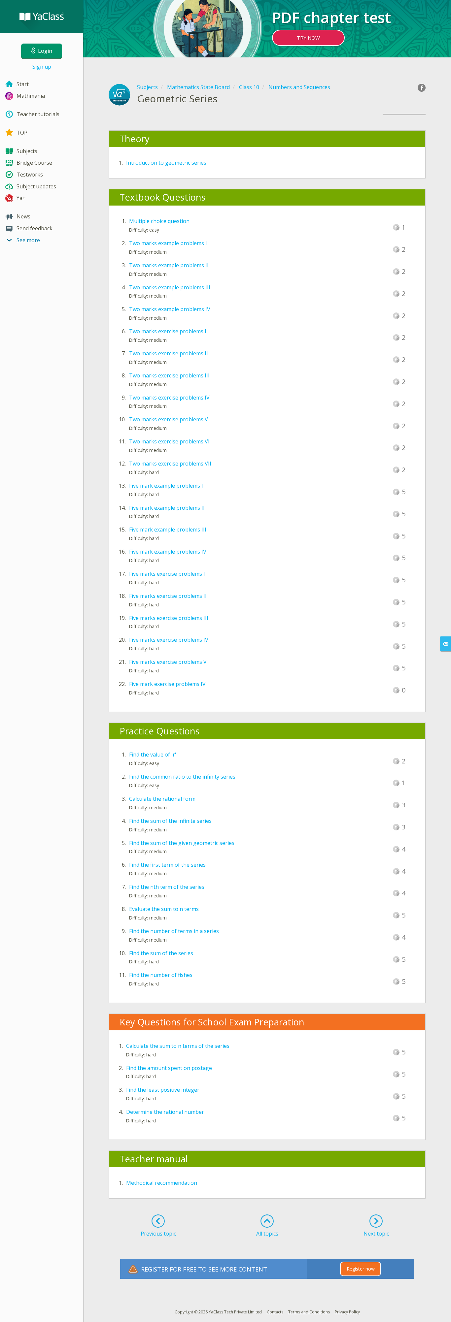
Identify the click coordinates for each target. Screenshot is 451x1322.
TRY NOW (308, 37)
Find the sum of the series (161, 953)
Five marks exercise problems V (168, 661)
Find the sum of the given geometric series (181, 843)
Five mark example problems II (167, 507)
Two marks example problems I (168, 243)
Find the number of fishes (160, 975)
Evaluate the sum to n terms (164, 909)
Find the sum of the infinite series (170, 820)
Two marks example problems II (169, 265)
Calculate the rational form (162, 798)
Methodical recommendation (161, 1182)
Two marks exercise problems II (168, 353)
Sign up (41, 66)
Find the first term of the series (167, 864)
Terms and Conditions (309, 1312)
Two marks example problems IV (169, 309)
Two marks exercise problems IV (169, 397)
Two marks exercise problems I (167, 331)
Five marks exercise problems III (168, 618)
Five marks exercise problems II (168, 595)
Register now (361, 1269)
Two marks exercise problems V (168, 419)
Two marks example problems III (169, 287)
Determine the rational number (165, 1111)
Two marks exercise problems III (169, 375)
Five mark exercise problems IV (167, 684)
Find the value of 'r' (152, 754)
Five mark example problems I (166, 485)
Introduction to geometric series (166, 162)
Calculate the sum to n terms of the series (177, 1045)
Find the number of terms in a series (174, 931)
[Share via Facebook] (422, 88)
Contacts (275, 1312)
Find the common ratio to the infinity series (182, 776)
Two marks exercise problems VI (169, 441)
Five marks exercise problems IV (168, 639)
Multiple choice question (159, 221)
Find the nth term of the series (166, 886)
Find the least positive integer (162, 1089)
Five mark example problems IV (167, 551)
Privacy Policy (347, 1312)
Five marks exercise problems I (167, 573)
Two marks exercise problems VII (170, 463)
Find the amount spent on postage (169, 1068)
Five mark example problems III (167, 529)
